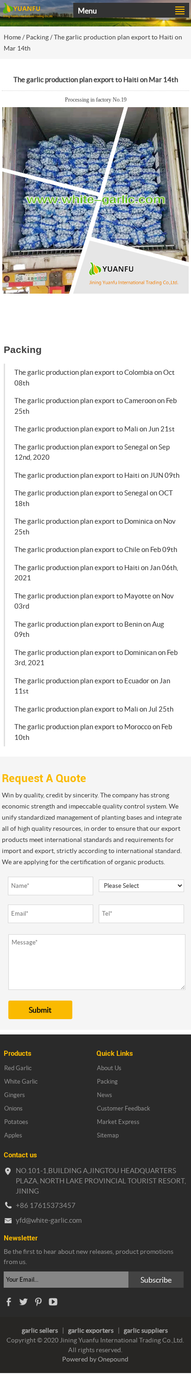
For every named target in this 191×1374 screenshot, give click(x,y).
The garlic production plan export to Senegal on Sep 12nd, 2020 (92, 452)
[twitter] (23, 1304)
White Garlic (21, 1081)
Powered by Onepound (95, 1359)
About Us (109, 1068)
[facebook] (8, 1304)
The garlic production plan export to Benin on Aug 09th (89, 629)
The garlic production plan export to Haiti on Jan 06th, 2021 (96, 573)
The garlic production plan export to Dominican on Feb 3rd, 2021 (96, 657)
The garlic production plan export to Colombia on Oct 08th (94, 377)
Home (12, 37)
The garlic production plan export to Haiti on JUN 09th (96, 475)
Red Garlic (18, 1068)
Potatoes (16, 1121)
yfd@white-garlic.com (49, 1220)
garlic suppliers (146, 1330)
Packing (37, 37)
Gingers (14, 1094)
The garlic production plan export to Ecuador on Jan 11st (92, 686)
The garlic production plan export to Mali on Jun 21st (94, 429)
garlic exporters (91, 1330)
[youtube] (52, 1304)
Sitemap (108, 1135)
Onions (13, 1108)
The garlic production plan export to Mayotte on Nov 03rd (94, 601)
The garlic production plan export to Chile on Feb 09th (95, 549)
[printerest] (38, 1304)
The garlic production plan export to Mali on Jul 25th (93, 709)
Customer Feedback (123, 1108)
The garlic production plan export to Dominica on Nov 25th (95, 526)
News (104, 1094)
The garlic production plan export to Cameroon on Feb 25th (95, 406)
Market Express (118, 1121)
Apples (13, 1135)
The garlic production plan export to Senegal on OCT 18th (93, 498)
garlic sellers (40, 1330)
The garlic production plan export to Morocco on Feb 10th (93, 732)
